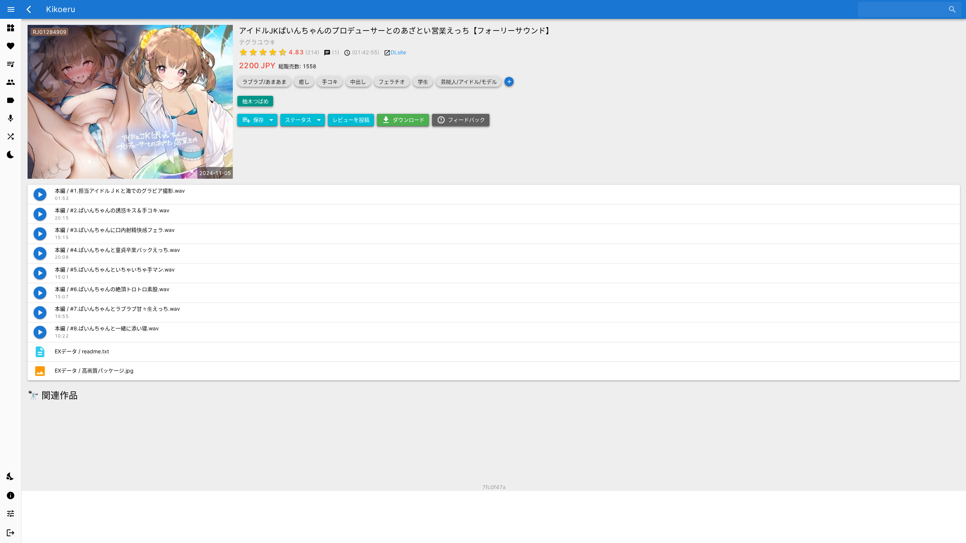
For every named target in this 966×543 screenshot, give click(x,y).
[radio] (243, 52)
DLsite (398, 52)
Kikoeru (60, 9)
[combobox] (904, 9)
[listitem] (10, 28)
